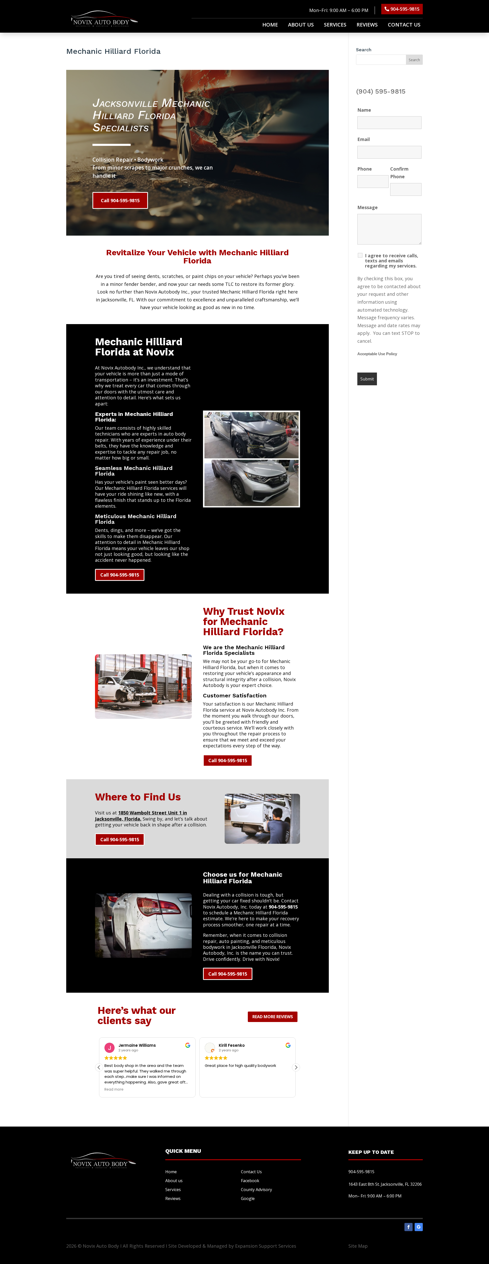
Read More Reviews (272, 1016)
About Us (301, 25)
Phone (364, 169)
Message (367, 207)
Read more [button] (114, 1089)
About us (174, 1180)
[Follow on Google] (419, 1227)
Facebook (250, 1180)
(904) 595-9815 (380, 91)
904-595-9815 (404, 9)
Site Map (358, 1246)
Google (248, 1198)
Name (364, 110)
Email (363, 139)
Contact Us (404, 25)
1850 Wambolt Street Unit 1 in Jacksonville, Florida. (141, 816)
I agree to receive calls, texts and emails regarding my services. (391, 260)
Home (270, 25)
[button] (296, 1067)
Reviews (367, 25)
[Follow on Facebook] (408, 1227)
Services (335, 25)
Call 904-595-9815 (120, 200)
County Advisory (256, 1189)
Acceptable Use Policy (377, 354)
